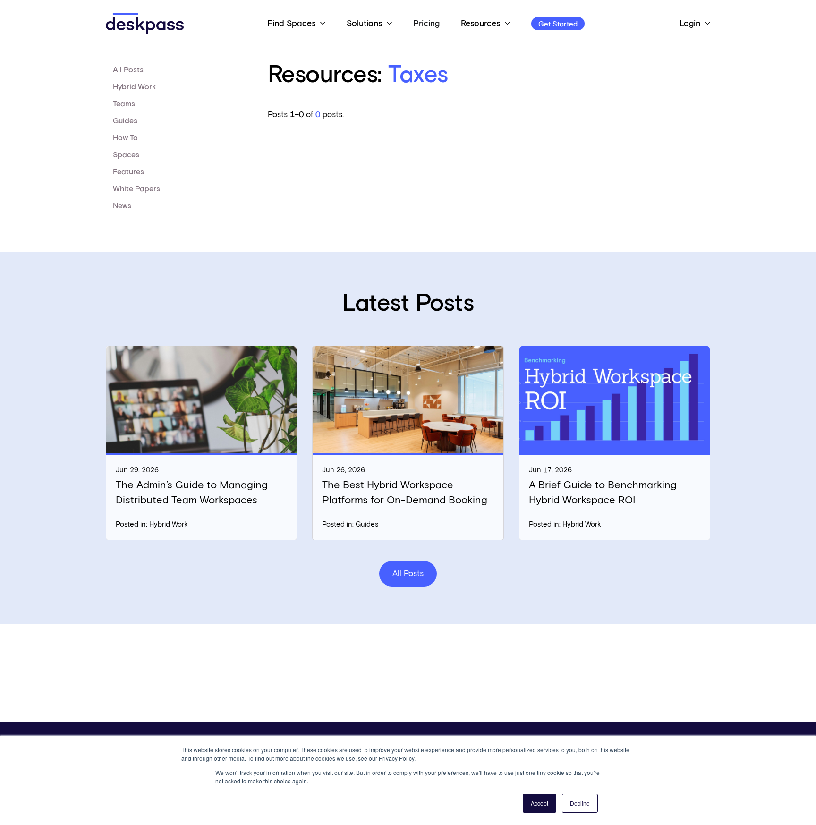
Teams (124, 104)
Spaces (126, 155)
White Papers (136, 189)
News (122, 206)
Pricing (426, 23)
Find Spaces (291, 23)
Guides (125, 121)
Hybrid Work (134, 87)
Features (128, 172)
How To (125, 138)
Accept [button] (539, 803)
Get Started (558, 24)
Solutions (364, 23)
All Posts (128, 70)
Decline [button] (580, 803)
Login (690, 23)
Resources (480, 23)
